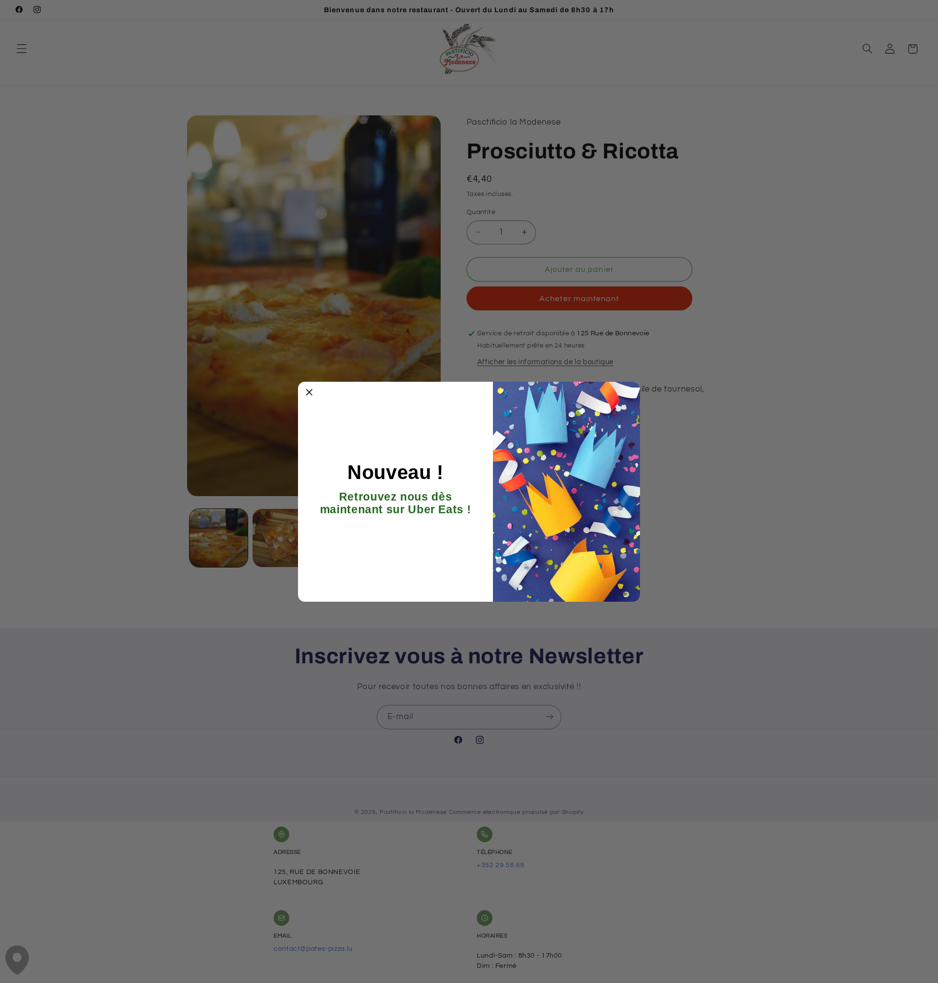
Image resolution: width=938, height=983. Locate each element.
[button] (309, 393)
